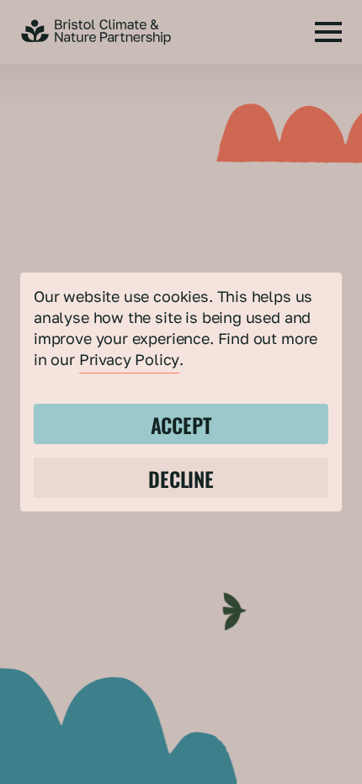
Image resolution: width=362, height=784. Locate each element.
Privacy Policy (129, 359)
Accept (181, 424)
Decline (180, 478)
